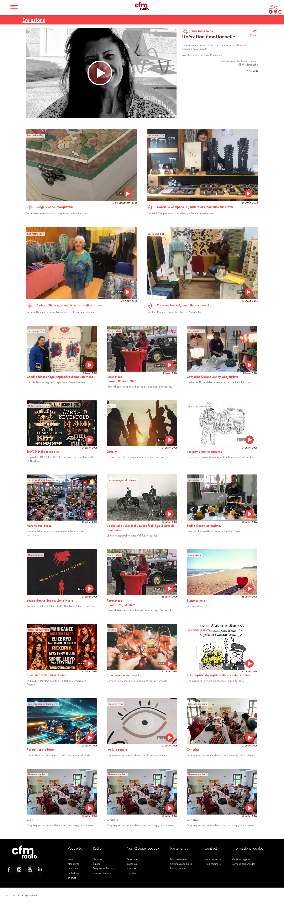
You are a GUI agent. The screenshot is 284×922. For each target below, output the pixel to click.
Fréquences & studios (105, 868)
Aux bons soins (202, 31)
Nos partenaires (179, 859)
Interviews (73, 868)
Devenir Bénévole (102, 873)
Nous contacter (213, 859)
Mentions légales (241, 859)
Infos (70, 859)
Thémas (72, 877)
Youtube (131, 868)
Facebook (132, 859)
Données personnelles (243, 863)
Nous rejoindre (213, 863)
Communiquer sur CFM (182, 863)
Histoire (97, 859)
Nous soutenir (178, 868)
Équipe (96, 863)
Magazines (73, 863)
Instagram (132, 863)
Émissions (33, 20)
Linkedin (131, 873)
